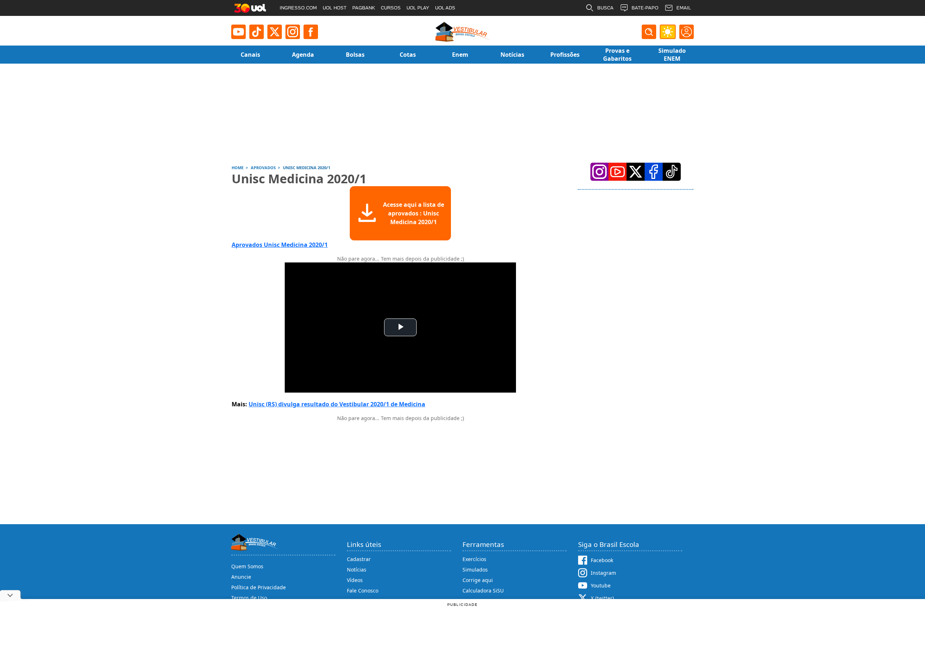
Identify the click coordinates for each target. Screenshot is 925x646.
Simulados (475, 569)
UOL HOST (335, 7)
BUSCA (605, 7)
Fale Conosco (362, 590)
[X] (274, 32)
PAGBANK (363, 7)
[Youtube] (238, 32)
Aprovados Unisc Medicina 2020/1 (280, 245)
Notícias (356, 569)
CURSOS (391, 7)
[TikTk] (672, 172)
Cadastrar (359, 559)
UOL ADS (445, 7)
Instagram (603, 572)
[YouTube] (617, 172)
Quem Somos (247, 566)
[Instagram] (292, 32)
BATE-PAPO (645, 7)
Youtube (601, 585)
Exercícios (474, 559)
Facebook (602, 560)
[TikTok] (256, 32)
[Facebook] (654, 172)
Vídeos (355, 580)
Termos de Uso (249, 597)
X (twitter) (602, 598)
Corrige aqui (477, 580)
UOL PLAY (417, 7)
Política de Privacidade (258, 587)
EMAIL (683, 7)
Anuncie (241, 576)
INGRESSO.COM (298, 7)
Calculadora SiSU (483, 590)
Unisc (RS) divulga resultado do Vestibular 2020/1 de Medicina (337, 404)
